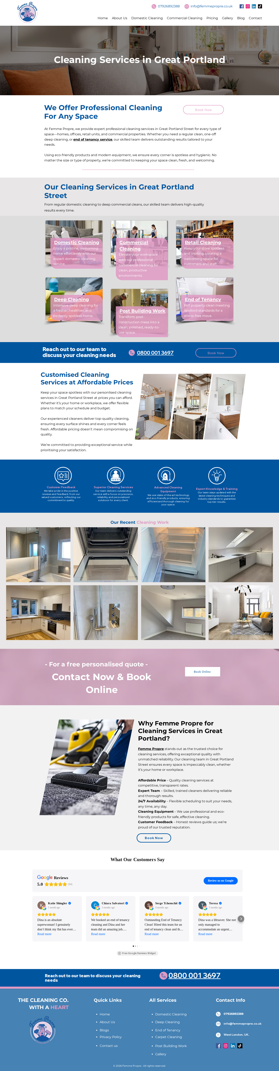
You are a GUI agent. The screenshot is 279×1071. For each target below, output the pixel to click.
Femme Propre (151, 749)
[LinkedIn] (254, 6)
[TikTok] (260, 6)
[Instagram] (248, 6)
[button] (38, 554)
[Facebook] (242, 6)
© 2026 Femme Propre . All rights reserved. (139, 1065)
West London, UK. (236, 1034)
